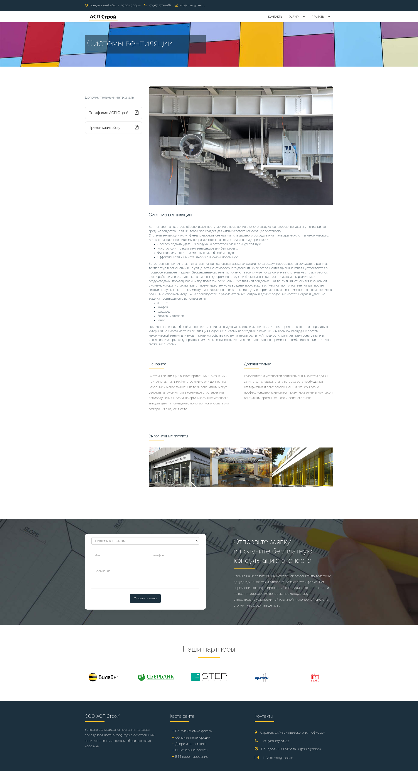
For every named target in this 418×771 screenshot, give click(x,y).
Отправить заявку (145, 598)
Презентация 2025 (104, 127)
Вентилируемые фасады (193, 731)
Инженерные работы (191, 750)
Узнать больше (165, 482)
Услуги (294, 16)
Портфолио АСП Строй (108, 113)
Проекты (318, 16)
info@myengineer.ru (192, 5)
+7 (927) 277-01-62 (160, 5)
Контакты (275, 16)
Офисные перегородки (192, 737)
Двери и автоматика (190, 744)
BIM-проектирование (191, 757)
